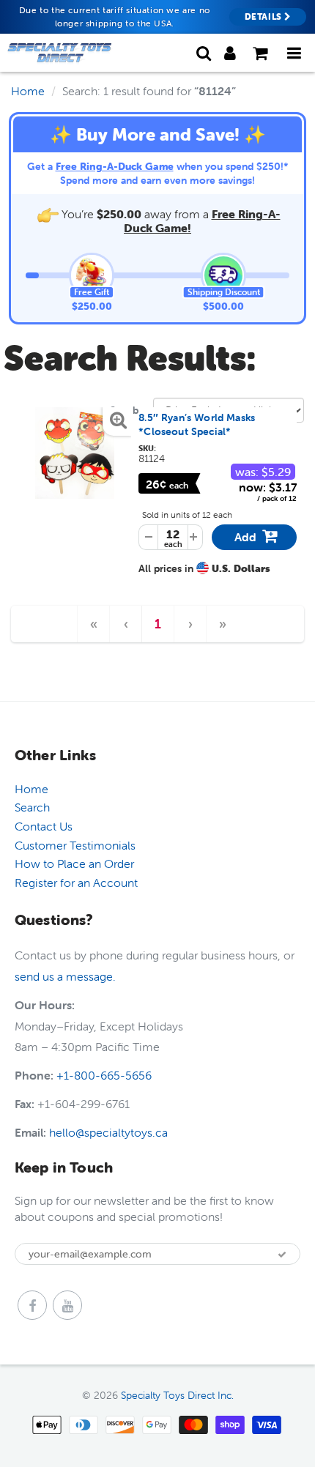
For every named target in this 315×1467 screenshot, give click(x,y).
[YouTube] (67, 1305)
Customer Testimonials (75, 845)
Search (32, 807)
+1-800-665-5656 (104, 1075)
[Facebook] (32, 1305)
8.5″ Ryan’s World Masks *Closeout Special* (196, 425)
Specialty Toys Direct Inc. (177, 1395)
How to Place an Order (74, 863)
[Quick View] (74, 453)
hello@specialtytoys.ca (108, 1132)
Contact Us (44, 826)
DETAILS (265, 16)
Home (28, 90)
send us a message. (65, 976)
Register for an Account (76, 882)
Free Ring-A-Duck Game (115, 166)
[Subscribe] (282, 1254)
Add (257, 539)
